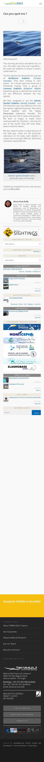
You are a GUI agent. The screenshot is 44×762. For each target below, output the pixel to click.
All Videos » (37, 252)
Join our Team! (9, 643)
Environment (22, 308)
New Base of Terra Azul (16, 384)
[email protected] (16, 687)
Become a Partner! (11, 650)
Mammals (14, 304)
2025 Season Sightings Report (12, 269)
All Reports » (37, 271)
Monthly (28, 271)
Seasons (21, 271)
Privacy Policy (32, 746)
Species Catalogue (22, 295)
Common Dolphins (12, 88)
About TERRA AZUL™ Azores (15, 625)
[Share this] (6, 27)
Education (22, 276)
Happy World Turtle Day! (17, 279)
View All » (38, 291)
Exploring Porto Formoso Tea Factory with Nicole (25, 397)
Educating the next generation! (19, 378)
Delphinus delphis (32, 88)
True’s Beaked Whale (15, 298)
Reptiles (30, 304)
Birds (20, 304)
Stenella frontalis (28, 103)
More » (38, 390)
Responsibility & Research (14, 637)
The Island (22, 395)
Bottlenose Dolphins (19, 78)
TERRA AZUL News (22, 375)
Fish (25, 304)
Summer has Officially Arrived (18, 311)
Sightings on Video (22, 250)
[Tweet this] (10, 27)
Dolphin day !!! (13, 285)
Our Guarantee (10, 631)
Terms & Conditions (20, 746)
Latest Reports (22, 266)
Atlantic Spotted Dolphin (19, 175)
